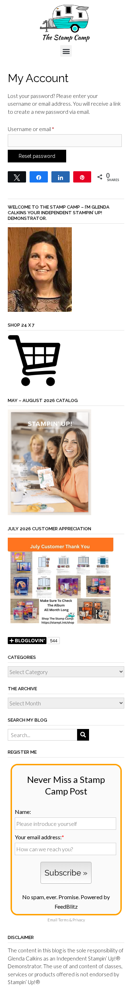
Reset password (37, 156)
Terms (63, 919)
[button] (66, 51)
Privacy (79, 919)
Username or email (42, 128)
